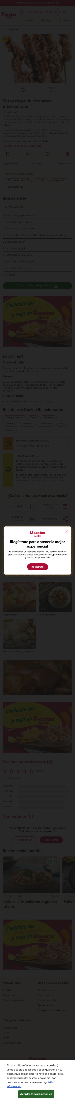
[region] (37, 1080)
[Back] (67, 531)
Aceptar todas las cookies (36, 1094)
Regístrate (37, 566)
